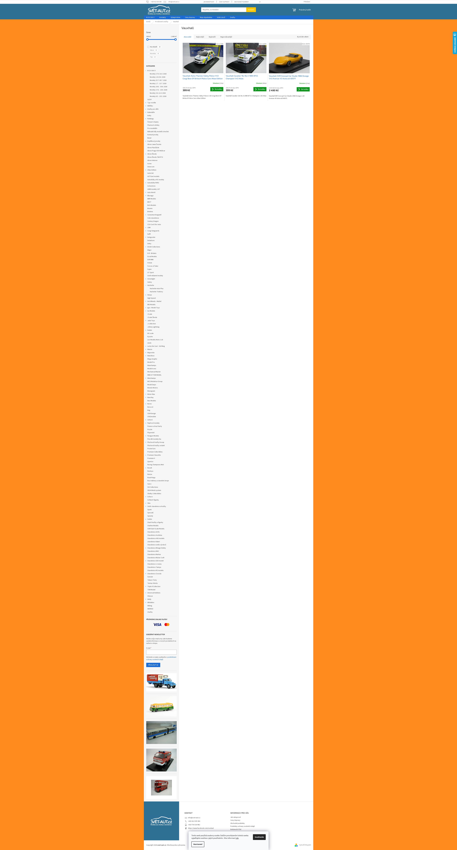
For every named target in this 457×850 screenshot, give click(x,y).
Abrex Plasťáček (153, 147)
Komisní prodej (152, 135)
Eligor (149, 250)
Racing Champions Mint (155, 464)
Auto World (151, 192)
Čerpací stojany (153, 122)
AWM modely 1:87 (153, 189)
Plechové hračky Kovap (155, 442)
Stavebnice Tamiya (154, 567)
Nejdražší (212, 37)
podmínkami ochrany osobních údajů (161, 658)
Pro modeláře (152, 128)
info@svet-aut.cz (194, 818)
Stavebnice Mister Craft (155, 558)
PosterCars (151, 448)
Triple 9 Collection (153, 586)
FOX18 (149, 263)
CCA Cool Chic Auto (154, 224)
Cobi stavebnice (153, 218)
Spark (149, 509)
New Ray (150, 397)
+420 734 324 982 (194, 825)
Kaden (149, 330)
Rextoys (150, 471)
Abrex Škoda (152, 154)
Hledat (251, 10)
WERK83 (150, 609)
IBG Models (151, 304)
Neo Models (151, 401)
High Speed (151, 298)
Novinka (154, 53)
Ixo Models (151, 311)
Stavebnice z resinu (154, 564)
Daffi (149, 234)
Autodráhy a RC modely (155, 179)
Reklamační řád (235, 829)
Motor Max (151, 394)
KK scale (150, 333)
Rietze (149, 474)
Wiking (149, 606)
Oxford (149, 420)
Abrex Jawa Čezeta (154, 144)
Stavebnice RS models (155, 570)
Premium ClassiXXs (154, 455)
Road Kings (151, 477)
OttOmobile (151, 416)
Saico (149, 484)
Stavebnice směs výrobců (156, 545)
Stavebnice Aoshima (154, 535)
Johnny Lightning (153, 327)
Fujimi (149, 269)
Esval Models (152, 256)
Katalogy (150, 119)
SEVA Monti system (154, 490)
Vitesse (150, 596)
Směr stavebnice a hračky (156, 506)
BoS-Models (151, 205)
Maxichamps (151, 365)
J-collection (151, 324)
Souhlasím (259, 837)
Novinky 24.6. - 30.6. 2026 (158, 86)
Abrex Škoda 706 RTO (155, 157)
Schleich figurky (153, 500)
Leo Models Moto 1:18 (155, 340)
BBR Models (151, 199)
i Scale (149, 314)
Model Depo (151, 385)
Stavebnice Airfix (153, 532)
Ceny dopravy (224, 2)
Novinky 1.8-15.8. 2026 (157, 77)
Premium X (151, 458)
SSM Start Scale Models (155, 529)
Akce (153, 50)
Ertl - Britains (151, 253)
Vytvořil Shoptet (305, 845)
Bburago (150, 196)
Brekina (150, 211)
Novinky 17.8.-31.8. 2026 (158, 74)
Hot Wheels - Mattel (154, 301)
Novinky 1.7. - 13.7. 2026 (158, 83)
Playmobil (150, 432)
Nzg (148, 410)
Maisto (149, 349)
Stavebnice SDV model (155, 561)
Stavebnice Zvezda (154, 574)
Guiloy (149, 282)
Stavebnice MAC (153, 551)
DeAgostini (151, 237)
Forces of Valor (152, 266)
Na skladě (155, 47)
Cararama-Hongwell (154, 215)
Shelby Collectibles (154, 493)
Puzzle (149, 429)
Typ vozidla (151, 102)
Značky (150, 612)
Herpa (149, 295)
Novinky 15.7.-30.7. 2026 (158, 80)
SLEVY (149, 99)
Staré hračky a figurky (155, 522)
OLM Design (151, 413)
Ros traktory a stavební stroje (158, 481)
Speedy (150, 516)
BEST (149, 202)
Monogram (151, 391)
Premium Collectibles (155, 452)
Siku (148, 503)
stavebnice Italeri (153, 541)
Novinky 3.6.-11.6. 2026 (158, 93)
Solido (149, 519)
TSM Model (151, 590)
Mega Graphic (152, 359)
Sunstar (150, 577)
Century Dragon (153, 221)
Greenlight (151, 279)
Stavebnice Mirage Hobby (156, 548)
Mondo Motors (152, 388)
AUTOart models (153, 176)
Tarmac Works (152, 583)
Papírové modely (153, 423)
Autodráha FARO (153, 183)
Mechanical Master (154, 372)
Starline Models (153, 525)
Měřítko (150, 106)
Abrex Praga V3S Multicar (156, 151)
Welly (149, 599)
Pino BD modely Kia (154, 439)
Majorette (150, 352)
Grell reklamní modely (155, 275)
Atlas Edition (151, 170)
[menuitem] (150, 17)
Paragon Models (153, 436)
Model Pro (151, 362)
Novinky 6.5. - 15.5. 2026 (158, 96)
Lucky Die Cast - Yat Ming (156, 346)
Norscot (150, 407)
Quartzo (150, 461)
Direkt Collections (153, 247)
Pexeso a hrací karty (154, 426)
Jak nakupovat (208, 2)
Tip (152, 57)
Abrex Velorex (152, 160)
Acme (149, 163)
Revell (149, 468)
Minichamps (151, 378)
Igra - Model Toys (153, 308)
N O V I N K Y (151, 70)
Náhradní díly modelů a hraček (158, 131)
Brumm (149, 208)
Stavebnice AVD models (155, 538)
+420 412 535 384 (194, 821)
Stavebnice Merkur (154, 554)
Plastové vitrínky (153, 125)
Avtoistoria (151, 186)
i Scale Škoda (152, 317)
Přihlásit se (153, 665)
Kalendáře (151, 112)
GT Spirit (150, 272)
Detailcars (151, 240)
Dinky (149, 243)
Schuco (150, 497)
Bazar (149, 138)
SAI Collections (152, 487)
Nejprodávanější (226, 37)
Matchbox (150, 356)
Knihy (149, 115)
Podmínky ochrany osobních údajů (242, 826)
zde (237, 838)
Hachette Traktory (156, 292)
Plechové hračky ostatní (156, 445)
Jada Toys (151, 320)
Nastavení (197, 844)
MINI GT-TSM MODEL (154, 375)
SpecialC (150, 513)
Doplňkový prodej (153, 141)
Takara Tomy (152, 580)
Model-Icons (151, 368)
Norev (149, 404)
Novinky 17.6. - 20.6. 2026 (158, 90)
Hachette (150, 285)
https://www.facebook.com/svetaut (201, 828)
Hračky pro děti (152, 109)
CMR (149, 227)
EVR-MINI (150, 259)
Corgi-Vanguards (153, 231)
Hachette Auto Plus (156, 288)
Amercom (150, 167)
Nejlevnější (200, 37)
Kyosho (150, 336)
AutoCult (150, 173)
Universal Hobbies (153, 593)
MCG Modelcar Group (154, 381)
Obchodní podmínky (241, 2)
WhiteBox (150, 602)
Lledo (149, 343)
